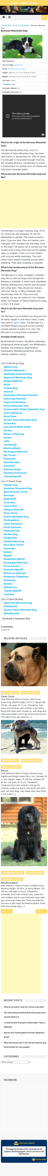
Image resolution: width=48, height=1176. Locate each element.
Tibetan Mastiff (12, 476)
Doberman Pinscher (15, 398)
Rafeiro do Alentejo (15, 573)
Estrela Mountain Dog (16, 405)
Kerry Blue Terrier (14, 544)
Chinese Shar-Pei (14, 509)
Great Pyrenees (12, 527)
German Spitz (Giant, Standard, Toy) (24, 409)
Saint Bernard (11, 462)
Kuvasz (8, 437)
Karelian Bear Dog (14, 541)
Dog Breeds (10, 692)
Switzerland (18, 65)
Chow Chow (10, 513)
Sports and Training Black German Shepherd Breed (24, 1034)
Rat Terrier (10, 455)
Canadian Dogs (12, 872)
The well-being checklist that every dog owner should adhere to (25, 1014)
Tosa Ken (9, 594)
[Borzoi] (24, 737)
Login (14, 2)
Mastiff (8, 555)
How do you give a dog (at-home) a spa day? (24, 1007)
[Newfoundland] (24, 831)
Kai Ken (8, 430)
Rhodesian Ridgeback (16, 576)
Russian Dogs (31, 760)
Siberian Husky (12, 469)
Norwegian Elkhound (15, 451)
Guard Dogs (30, 692)
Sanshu (8, 583)
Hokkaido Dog (12, 530)
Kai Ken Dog (10, 534)
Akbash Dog (10, 366)
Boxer (7, 384)
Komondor (9, 548)
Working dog (12, 68)
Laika (7, 441)
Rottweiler (10, 458)
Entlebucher (11, 606)
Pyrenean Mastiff (13, 569)
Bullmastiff (10, 498)
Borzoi (4, 770)
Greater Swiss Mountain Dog (20, 419)
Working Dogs (12, 879)
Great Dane (10, 416)
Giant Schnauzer (13, 412)
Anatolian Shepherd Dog (18, 374)
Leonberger (10, 444)
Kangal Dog (10, 537)
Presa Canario (12, 566)
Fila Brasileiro (11, 520)
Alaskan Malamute (14, 370)
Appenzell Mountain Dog (18, 377)
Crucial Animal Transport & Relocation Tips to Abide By (24, 1024)
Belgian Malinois (13, 380)
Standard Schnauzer (15, 472)
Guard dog (21, 68)
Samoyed (9, 465)
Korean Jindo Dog (14, 434)
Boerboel (9, 495)
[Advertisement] (24, 204)
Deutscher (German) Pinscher (21, 395)
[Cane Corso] (24, 664)
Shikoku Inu (10, 587)
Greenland (10, 423)
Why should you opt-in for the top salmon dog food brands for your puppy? (25, 1044)
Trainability (6, 84)
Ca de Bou (9, 502)
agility (17, 322)
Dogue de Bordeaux (15, 402)
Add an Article (29, 2)
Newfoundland (12, 448)
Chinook (8, 391)
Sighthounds (11, 766)
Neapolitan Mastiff (14, 559)
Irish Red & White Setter (17, 426)
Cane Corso (10, 506)
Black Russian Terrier (16, 491)
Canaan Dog (10, 388)
